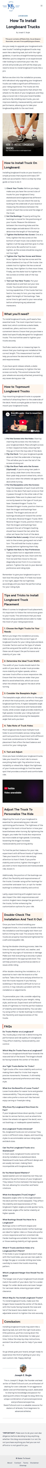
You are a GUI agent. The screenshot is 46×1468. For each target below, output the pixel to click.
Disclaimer (34, 1463)
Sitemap (23, 1465)
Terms (25, 1463)
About (9, 1463)
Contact (17, 1463)
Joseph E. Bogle (24, 33)
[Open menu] (41, 5)
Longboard (23, 16)
